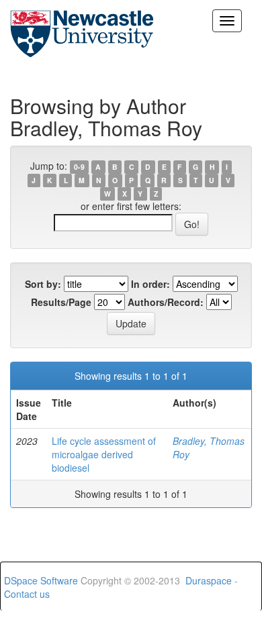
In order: (150, 284)
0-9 (79, 167)
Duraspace (208, 580)
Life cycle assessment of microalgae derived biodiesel (104, 454)
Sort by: (43, 284)
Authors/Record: (166, 302)
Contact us (27, 594)
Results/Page (61, 302)
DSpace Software (41, 580)
